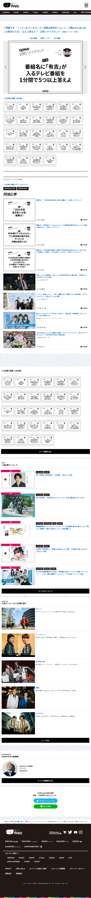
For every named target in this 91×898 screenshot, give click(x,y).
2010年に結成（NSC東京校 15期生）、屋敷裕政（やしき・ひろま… (56, 637)
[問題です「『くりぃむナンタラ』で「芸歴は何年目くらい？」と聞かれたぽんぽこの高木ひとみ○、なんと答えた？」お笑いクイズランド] (10, 107)
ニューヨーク (40, 634)
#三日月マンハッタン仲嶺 (12, 179)
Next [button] (85, 769)
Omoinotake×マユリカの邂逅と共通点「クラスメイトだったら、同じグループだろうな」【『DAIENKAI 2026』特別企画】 (61, 334)
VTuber (35, 12)
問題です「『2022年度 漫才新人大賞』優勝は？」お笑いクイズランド (59, 200)
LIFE (70, 858)
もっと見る (45, 740)
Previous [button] (4, 769)
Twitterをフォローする (47, 800)
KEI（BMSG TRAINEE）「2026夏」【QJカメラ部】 (54, 475)
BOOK (61, 858)
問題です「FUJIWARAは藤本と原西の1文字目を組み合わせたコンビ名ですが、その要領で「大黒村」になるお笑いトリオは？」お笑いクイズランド (62, 251)
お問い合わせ (20, 869)
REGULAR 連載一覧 (16, 821)
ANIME (45, 12)
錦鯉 (37, 687)
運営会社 (8, 874)
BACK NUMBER (13, 862)
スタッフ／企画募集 (58, 869)
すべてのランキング (45, 591)
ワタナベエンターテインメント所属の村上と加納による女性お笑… (56, 612)
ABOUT (8, 869)
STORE (27, 862)
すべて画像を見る (45, 451)
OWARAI (6, 12)
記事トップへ (45, 38)
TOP (6, 821)
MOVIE (25, 12)
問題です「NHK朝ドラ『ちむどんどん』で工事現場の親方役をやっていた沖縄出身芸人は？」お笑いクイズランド (61, 226)
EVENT (37, 862)
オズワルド (40, 713)
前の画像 (34, 38)
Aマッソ (39, 609)
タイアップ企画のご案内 (37, 869)
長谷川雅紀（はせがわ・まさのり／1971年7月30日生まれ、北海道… (56, 690)
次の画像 (57, 38)
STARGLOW (40, 661)
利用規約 (19, 874)
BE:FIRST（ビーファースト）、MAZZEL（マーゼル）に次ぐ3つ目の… (57, 664)
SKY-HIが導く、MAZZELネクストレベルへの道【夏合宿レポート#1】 (60, 497)
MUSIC (16, 12)
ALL (75, 12)
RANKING (65, 12)
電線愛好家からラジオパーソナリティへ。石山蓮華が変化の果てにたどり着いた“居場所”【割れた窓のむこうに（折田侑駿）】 (62, 527)
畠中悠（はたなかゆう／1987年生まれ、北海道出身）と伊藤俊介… (56, 716)
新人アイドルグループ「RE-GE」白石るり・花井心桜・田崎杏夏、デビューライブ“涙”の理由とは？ (61, 315)
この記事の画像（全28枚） (13, 98)
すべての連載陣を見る (45, 780)
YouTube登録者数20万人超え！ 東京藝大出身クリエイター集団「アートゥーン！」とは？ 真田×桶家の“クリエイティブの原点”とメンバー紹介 (62, 572)
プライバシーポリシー (77, 869)
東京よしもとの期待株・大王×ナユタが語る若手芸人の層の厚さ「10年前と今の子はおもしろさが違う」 (61, 276)
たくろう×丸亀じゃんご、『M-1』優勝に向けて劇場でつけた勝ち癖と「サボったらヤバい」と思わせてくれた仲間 (61, 295)
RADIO (52, 858)
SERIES (54, 12)
